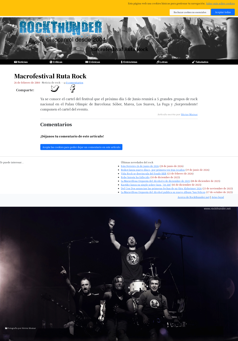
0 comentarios (74, 82)
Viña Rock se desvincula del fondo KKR (143, 173)
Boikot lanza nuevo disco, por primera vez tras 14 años (153, 169)
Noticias (23, 62)
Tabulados (201, 62)
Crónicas (94, 62)
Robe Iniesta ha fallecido (135, 177)
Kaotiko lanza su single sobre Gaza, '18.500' (146, 184)
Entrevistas (130, 62)
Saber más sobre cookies (220, 3)
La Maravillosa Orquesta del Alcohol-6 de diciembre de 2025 (155, 181)
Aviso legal (217, 197)
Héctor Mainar (189, 114)
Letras (164, 62)
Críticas (57, 62)
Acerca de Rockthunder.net (193, 197)
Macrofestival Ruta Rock (50, 76)
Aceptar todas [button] (223, 12)
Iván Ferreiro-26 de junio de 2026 (140, 166)
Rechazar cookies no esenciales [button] (190, 12)
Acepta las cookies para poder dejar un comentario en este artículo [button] (81, 147)
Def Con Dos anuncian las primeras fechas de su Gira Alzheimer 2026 (161, 188)
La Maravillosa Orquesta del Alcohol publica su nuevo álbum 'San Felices (163, 192)
